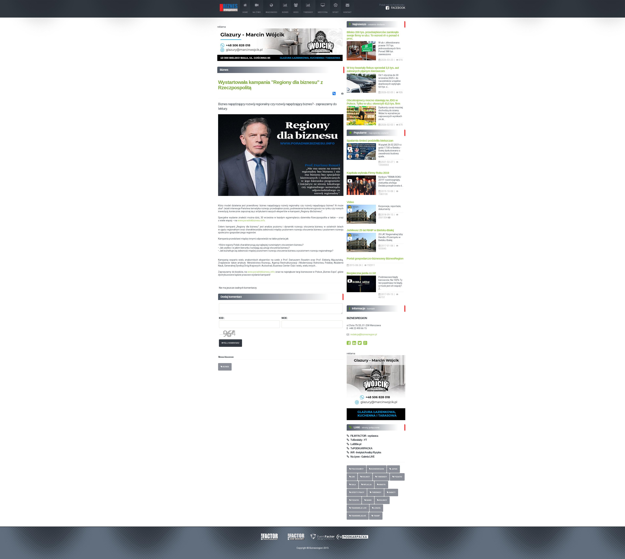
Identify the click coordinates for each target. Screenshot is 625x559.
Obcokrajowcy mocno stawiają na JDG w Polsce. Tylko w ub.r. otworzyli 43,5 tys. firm (373, 102)
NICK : (285, 318)
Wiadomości (271, 12)
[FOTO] (280, 155)
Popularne (360, 132)
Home (245, 12)
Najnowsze (359, 24)
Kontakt (347, 12)
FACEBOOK (397, 7)
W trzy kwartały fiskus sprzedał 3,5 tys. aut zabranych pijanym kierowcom (373, 69)
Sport (336, 12)
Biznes (285, 12)
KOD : (222, 318)
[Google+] (365, 343)
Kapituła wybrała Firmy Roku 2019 (368, 172)
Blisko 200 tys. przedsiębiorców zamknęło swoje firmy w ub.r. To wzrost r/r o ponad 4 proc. (373, 35)
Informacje (359, 308)
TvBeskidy (308, 12)
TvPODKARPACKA (360, 448)
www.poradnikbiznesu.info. (251, 220)
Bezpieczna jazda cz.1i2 (361, 273)
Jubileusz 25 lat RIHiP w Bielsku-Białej (370, 230)
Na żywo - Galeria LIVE (362, 456)
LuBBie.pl (355, 444)
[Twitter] (360, 343)
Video (296, 12)
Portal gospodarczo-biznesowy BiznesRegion (375, 258)
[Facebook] (349, 343)
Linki (357, 427)
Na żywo (257, 12)
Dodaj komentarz (231, 296)
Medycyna (323, 12)
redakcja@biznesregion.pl (363, 334)
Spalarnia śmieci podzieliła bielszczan (370, 140)
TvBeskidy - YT (358, 440)
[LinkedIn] (354, 343)
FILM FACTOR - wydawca (363, 435)
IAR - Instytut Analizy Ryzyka (365, 452)
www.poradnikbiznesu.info (261, 272)
